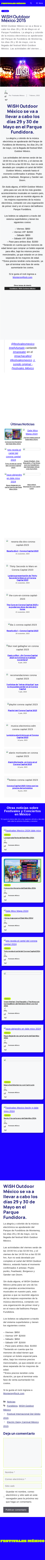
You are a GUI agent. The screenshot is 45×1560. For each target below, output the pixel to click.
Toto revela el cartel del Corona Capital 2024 (13, 465)
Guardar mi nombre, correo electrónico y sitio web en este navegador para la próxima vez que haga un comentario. (22, 1496)
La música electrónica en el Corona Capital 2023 (23, 736)
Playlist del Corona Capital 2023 (22, 710)
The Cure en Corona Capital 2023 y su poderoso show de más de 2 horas (22, 607)
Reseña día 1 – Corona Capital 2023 (22, 631)
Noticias (11, 1401)
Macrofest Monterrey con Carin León (31, 487)
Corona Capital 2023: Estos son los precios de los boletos (22, 787)
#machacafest (22, 356)
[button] (31, 3)
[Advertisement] (22, 317)
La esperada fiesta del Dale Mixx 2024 (19, 838)
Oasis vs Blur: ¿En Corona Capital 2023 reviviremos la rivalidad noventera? (22, 657)
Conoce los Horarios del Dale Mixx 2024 (13, 443)
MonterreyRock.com (22, 277)
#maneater (19, 351)
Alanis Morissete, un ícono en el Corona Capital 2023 (22, 763)
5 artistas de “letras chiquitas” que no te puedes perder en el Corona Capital (22, 686)
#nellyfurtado (17, 347)
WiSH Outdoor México (26, 288)
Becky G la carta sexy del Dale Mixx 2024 (20, 1118)
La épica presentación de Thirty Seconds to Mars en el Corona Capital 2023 (22, 577)
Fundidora (14, 288)
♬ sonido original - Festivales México (24, 364)
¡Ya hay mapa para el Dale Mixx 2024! (31, 438)
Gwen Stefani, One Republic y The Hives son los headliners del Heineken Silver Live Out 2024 (31, 465)
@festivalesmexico (22, 343)
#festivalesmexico (21, 360)
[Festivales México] (13, 3)
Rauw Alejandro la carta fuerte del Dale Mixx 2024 (13, 487)
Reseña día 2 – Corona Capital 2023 (22, 551)
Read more (7, 52)
